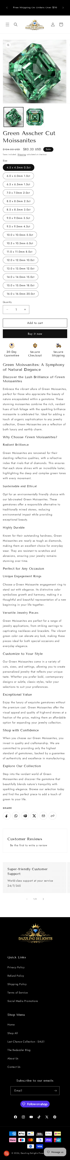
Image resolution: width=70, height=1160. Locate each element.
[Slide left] (27, 899)
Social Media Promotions (22, 1001)
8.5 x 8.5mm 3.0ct (18, 209)
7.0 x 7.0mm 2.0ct (18, 193)
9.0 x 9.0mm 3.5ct (18, 218)
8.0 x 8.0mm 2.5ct (18, 201)
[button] (7, 24)
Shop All (12, 1033)
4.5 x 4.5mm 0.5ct (18, 167)
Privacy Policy (15, 967)
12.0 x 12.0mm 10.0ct (20, 260)
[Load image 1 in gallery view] (13, 117)
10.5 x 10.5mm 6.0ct (20, 243)
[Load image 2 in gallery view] (35, 117)
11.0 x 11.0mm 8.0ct (19, 252)
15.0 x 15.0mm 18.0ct (20, 285)
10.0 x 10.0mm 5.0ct (20, 235)
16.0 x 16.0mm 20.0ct (21, 294)
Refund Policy (15, 976)
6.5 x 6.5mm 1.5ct (18, 184)
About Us (12, 1058)
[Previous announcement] (7, 8)
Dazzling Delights (29, 1153)
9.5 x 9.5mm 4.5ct (18, 226)
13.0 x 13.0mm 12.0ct (20, 268)
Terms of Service (17, 992)
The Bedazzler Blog (19, 1050)
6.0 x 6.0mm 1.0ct (18, 176)
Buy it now (35, 334)
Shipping (22, 154)
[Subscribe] (55, 1090)
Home (11, 1024)
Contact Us (14, 1067)
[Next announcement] (63, 8)
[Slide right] (43, 899)
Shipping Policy (17, 984)
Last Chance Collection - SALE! (26, 1041)
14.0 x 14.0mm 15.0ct (20, 277)
